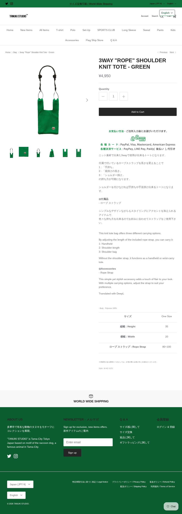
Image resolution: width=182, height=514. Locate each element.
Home (10, 30)
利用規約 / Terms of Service (163, 486)
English (170, 3)
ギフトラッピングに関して (135, 442)
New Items (26, 30)
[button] (167, 13)
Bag (15, 52)
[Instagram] (11, 3)
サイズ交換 (126, 432)
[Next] (87, 100)
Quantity (104, 88)
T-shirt (59, 30)
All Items (44, 30)
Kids (173, 30)
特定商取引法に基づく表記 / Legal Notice (90, 482)
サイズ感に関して (130, 426)
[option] (48, 100)
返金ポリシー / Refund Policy (162, 482)
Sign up (72, 452)
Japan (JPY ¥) (155, 3)
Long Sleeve (129, 30)
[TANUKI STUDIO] (17, 16)
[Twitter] (6, 3)
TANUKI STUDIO (21, 504)
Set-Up (86, 30)
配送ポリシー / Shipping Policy (133, 486)
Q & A (113, 40)
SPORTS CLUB (106, 30)
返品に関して (127, 437)
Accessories (72, 40)
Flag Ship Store (94, 40)
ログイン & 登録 (166, 426)
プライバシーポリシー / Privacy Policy (129, 482)
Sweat (146, 30)
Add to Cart (137, 111)
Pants (160, 30)
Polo (72, 30)
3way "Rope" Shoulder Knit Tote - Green (37, 52)
